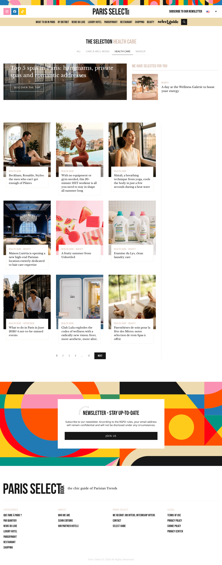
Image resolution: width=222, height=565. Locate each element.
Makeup (141, 51)
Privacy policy (174, 520)
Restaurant (126, 22)
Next (100, 355)
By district (63, 22)
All (79, 51)
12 (89, 355)
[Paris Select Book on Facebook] (14, 11)
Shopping (139, 22)
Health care (122, 51)
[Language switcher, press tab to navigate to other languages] (212, 11)
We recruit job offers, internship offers (134, 515)
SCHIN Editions (65, 520)
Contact (117, 520)
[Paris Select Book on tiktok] (22, 11)
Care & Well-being (97, 51)
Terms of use (174, 515)
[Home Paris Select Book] (111, 11)
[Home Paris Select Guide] (168, 21)
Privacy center (175, 531)
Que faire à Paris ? (12, 515)
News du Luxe (78, 22)
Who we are (64, 515)
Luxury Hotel (95, 22)
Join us (111, 435)
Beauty (150, 22)
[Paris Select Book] (33, 488)
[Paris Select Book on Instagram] (6, 11)
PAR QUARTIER (9, 520)
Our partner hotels (68, 526)
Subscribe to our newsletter (185, 11)
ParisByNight (111, 22)
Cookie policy (174, 526)
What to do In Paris (45, 22)
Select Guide (119, 526)
